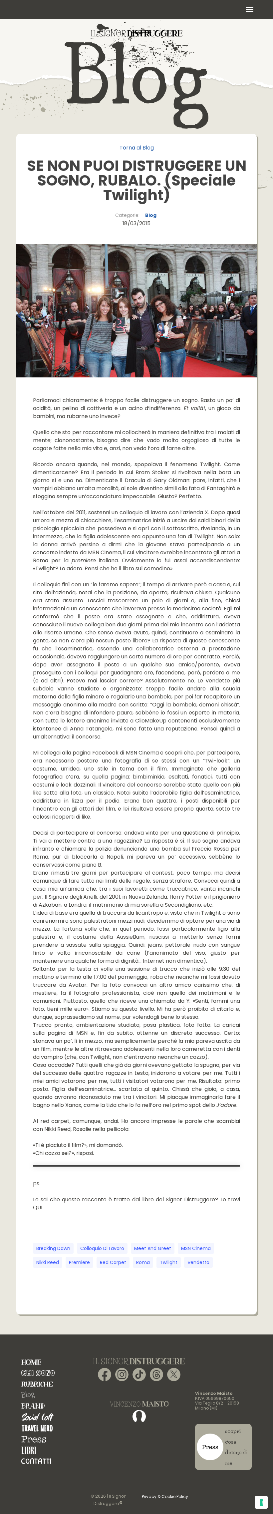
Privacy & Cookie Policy (165, 1496)
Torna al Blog (137, 148)
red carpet (113, 1262)
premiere (79, 1262)
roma (143, 1262)
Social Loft (38, 1417)
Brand (33, 1406)
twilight (168, 1262)
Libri (28, 1450)
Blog (150, 215)
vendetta (198, 1262)
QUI (37, 1207)
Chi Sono (38, 1373)
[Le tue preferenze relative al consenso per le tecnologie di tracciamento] (261, 1502)
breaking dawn (53, 1248)
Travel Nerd (37, 1428)
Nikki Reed (47, 1262)
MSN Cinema (196, 1248)
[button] (250, 9)
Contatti (36, 1461)
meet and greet (152, 1248)
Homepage (31, 1362)
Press (33, 1439)
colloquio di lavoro (102, 1248)
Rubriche (37, 1384)
